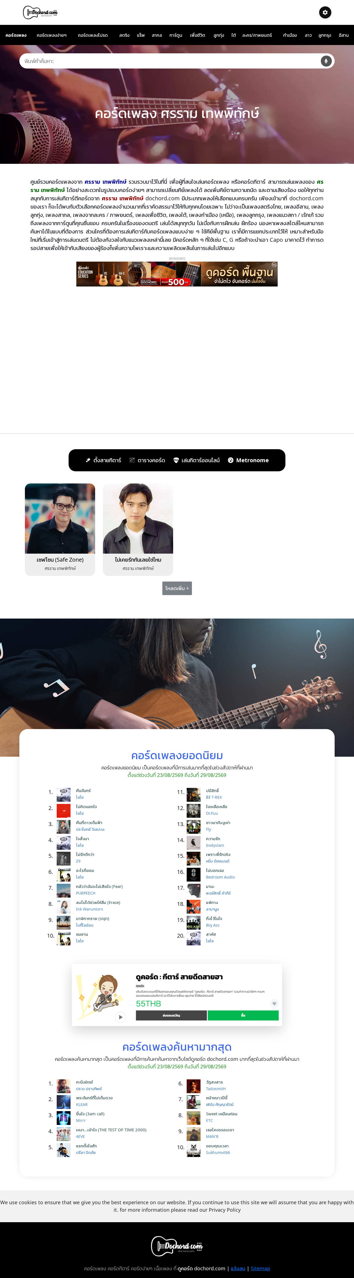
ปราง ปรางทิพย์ (89, 1088)
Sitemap (260, 1268)
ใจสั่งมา (82, 838)
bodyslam (215, 845)
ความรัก (213, 838)
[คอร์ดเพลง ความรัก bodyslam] (195, 843)
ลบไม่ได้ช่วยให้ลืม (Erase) (98, 902)
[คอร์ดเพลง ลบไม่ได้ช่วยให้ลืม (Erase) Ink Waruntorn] (65, 907)
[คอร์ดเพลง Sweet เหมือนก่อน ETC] (195, 1118)
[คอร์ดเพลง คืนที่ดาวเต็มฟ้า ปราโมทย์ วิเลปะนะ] (65, 827)
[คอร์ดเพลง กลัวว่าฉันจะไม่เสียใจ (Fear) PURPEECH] (65, 891)
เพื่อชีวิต (197, 35)
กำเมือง (290, 35)
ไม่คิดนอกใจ (86, 806)
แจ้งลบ (238, 1268)
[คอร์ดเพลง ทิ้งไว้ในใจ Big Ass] (195, 923)
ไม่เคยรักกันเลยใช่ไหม (138, 559)
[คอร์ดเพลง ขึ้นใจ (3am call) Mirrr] (65, 1118)
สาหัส (211, 934)
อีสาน (344, 35)
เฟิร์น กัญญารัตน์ (219, 1104)
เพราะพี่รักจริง (218, 854)
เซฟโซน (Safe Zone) (60, 559)
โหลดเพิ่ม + (177, 588)
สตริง (124, 35)
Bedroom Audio (220, 877)
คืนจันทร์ (83, 790)
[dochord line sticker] (177, 995)
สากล (157, 35)
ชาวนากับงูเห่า (218, 822)
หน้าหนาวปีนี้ (216, 1097)
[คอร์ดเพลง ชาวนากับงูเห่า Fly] (195, 827)
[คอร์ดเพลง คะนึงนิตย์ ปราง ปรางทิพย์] (65, 1086)
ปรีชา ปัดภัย (86, 1152)
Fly (208, 829)
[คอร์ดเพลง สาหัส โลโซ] (195, 938)
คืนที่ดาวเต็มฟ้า (89, 822)
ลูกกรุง (324, 35)
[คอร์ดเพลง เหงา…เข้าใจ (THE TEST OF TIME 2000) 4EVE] (65, 1134)
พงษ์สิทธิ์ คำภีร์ (218, 893)
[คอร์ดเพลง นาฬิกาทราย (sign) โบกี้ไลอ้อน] (65, 923)
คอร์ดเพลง (16, 35)
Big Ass (213, 925)
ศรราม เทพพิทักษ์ (60, 568)
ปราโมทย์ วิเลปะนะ (90, 829)
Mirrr (81, 1120)
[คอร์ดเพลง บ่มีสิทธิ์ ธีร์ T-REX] (195, 795)
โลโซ (80, 797)
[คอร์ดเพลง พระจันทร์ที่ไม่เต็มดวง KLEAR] (65, 1102)
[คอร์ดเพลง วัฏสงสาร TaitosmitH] (195, 1086)
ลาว (308, 35)
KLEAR (82, 1104)
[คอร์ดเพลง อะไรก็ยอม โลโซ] (65, 875)
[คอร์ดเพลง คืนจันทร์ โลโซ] (65, 795)
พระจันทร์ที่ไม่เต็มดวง (94, 1097)
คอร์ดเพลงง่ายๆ (52, 35)
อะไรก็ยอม (85, 870)
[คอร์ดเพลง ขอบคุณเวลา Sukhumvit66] (195, 1150)
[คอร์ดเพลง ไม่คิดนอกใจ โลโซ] (65, 811)
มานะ (210, 886)
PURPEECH (85, 893)
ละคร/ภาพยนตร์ (257, 35)
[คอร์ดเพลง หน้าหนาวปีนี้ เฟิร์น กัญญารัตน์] (195, 1102)
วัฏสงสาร (214, 1082)
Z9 (78, 861)
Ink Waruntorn (89, 909)
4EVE (80, 1136)
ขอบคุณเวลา (217, 1145)
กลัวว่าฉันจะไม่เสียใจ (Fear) (99, 886)
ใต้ (233, 35)
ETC (209, 1120)
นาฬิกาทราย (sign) (92, 918)
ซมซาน (82, 934)
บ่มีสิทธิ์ (212, 790)
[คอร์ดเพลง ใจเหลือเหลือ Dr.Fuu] (195, 811)
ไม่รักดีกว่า (85, 854)
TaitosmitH (216, 1088)
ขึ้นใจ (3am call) (90, 1113)
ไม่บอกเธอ (215, 870)
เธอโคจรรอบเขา (220, 1129)
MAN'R (212, 1136)
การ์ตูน (176, 35)
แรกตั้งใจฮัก (86, 1145)
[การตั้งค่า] (325, 12)
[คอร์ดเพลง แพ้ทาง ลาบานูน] (195, 907)
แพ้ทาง (212, 902)
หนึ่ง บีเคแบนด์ (217, 861)
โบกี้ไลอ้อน (84, 925)
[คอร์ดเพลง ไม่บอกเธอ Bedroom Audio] (195, 875)
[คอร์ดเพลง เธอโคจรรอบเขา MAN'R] (195, 1134)
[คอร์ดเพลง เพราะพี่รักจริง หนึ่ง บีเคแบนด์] (195, 859)
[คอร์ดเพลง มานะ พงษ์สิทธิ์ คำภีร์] (195, 891)
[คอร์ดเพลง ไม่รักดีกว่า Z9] (65, 859)
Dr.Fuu (212, 813)
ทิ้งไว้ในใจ (214, 918)
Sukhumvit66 (218, 1152)
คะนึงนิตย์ (84, 1082)
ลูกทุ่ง (219, 35)
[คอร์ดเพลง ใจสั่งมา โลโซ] (65, 843)
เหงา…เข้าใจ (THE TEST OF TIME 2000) (111, 1129)
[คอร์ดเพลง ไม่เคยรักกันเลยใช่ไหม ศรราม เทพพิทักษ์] (138, 518)
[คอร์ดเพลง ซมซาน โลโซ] (65, 938)
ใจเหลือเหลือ (216, 806)
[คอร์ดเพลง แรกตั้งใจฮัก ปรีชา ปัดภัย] (65, 1150)
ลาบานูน (212, 909)
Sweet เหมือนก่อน (221, 1113)
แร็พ (141, 35)
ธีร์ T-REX (214, 797)
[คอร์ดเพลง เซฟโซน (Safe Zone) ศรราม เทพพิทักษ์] (60, 518)
